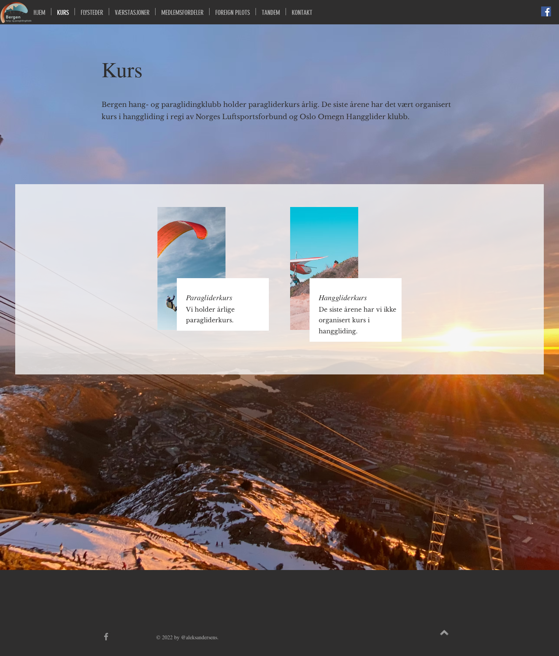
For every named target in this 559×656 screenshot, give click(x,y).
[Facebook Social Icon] (546, 11)
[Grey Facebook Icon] (106, 637)
